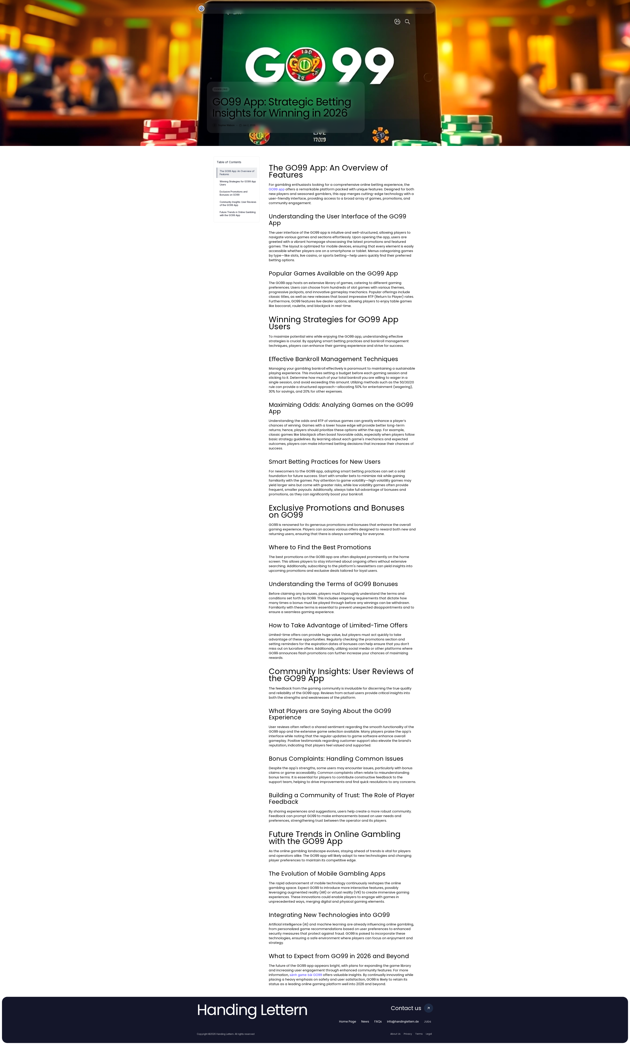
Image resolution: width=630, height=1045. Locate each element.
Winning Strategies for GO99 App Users (238, 183)
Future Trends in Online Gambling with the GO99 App (238, 214)
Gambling (221, 89)
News (365, 1021)
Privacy (408, 1033)
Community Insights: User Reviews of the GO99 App (238, 203)
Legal (429, 1033)
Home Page (347, 1021)
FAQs (378, 1021)
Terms (419, 1033)
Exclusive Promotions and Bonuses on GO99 (233, 193)
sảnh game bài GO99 (306, 975)
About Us (395, 1033)
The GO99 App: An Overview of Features (237, 173)
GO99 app (277, 189)
